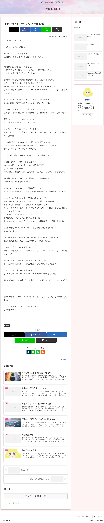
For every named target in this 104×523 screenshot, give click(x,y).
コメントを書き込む (35, 496)
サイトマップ (98, 517)
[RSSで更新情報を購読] (43, 352)
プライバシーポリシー (84, 517)
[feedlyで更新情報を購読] (38, 352)
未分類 (7, 325)
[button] (57, 29)
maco (87, 100)
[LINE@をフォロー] (33, 352)
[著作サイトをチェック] (29, 352)
